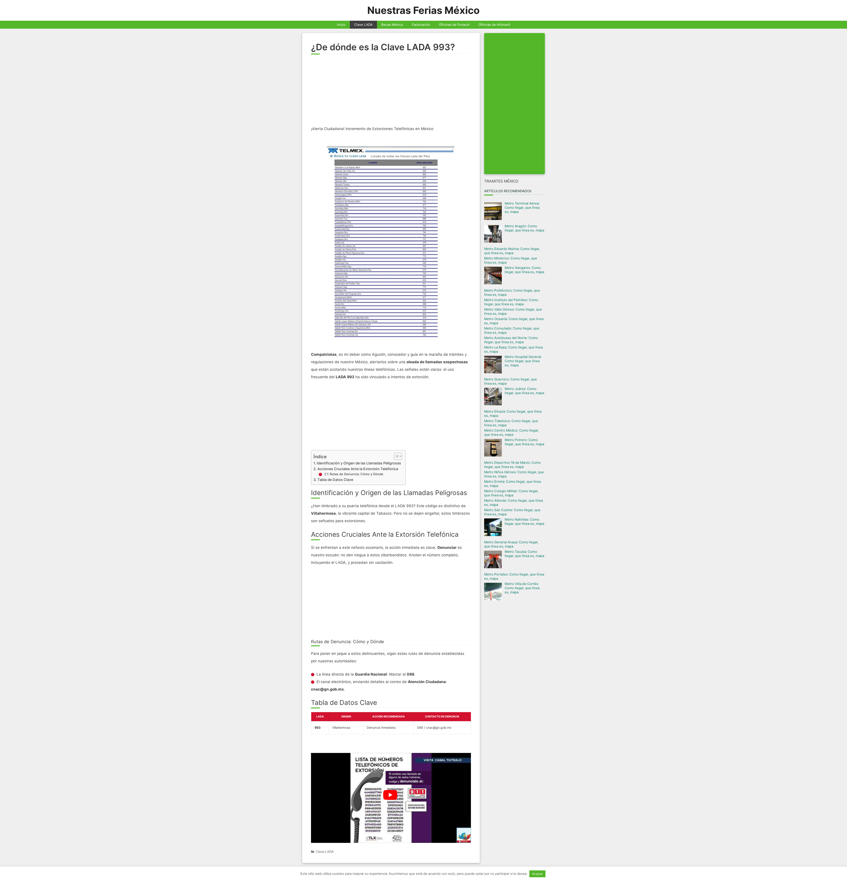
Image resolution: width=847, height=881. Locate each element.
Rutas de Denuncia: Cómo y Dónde (356, 474)
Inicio (341, 24)
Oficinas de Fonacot (454, 24)
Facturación (421, 24)
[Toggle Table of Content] (396, 456)
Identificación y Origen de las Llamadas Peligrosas (359, 463)
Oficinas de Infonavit (494, 24)
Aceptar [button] (537, 873)
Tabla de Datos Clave (335, 479)
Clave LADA (363, 24)
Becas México (392, 24)
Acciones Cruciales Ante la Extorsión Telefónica (357, 469)
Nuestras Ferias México (423, 10)
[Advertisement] (391, 92)
